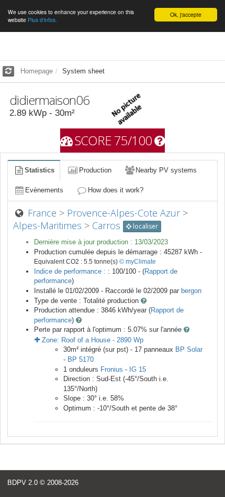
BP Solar (189, 349)
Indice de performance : (71, 271)
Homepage (36, 71)
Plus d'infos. (42, 20)
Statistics (39, 170)
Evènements (44, 190)
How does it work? (115, 190)
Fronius (111, 369)
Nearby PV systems (166, 170)
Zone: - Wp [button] (91, 340)
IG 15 (137, 369)
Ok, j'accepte (185, 14)
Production (95, 170)
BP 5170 (81, 359)
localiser (144, 226)
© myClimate (137, 261)
